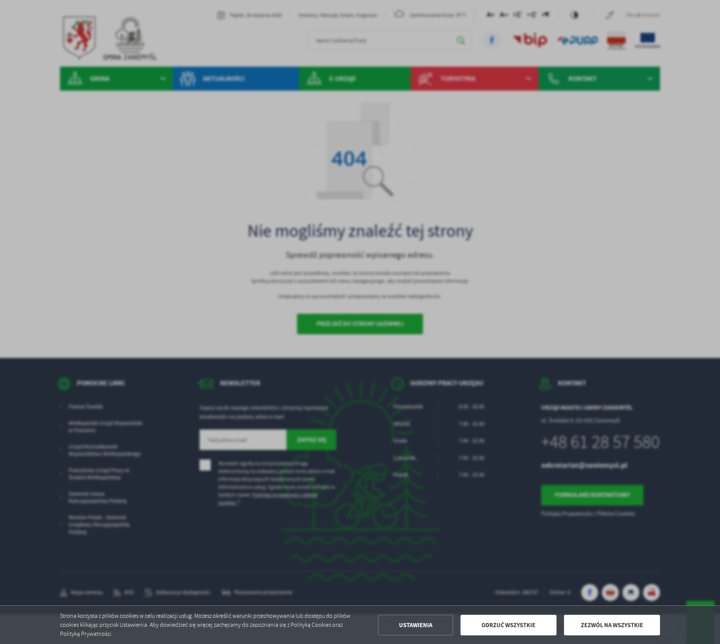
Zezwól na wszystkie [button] (612, 625)
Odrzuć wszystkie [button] (509, 625)
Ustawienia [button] (415, 625)
